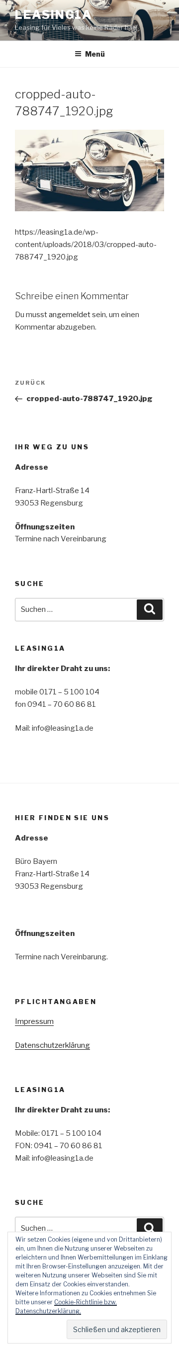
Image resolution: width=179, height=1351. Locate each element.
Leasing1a (53, 14)
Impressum (34, 1021)
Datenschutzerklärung (52, 1045)
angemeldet (69, 314)
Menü (95, 54)
